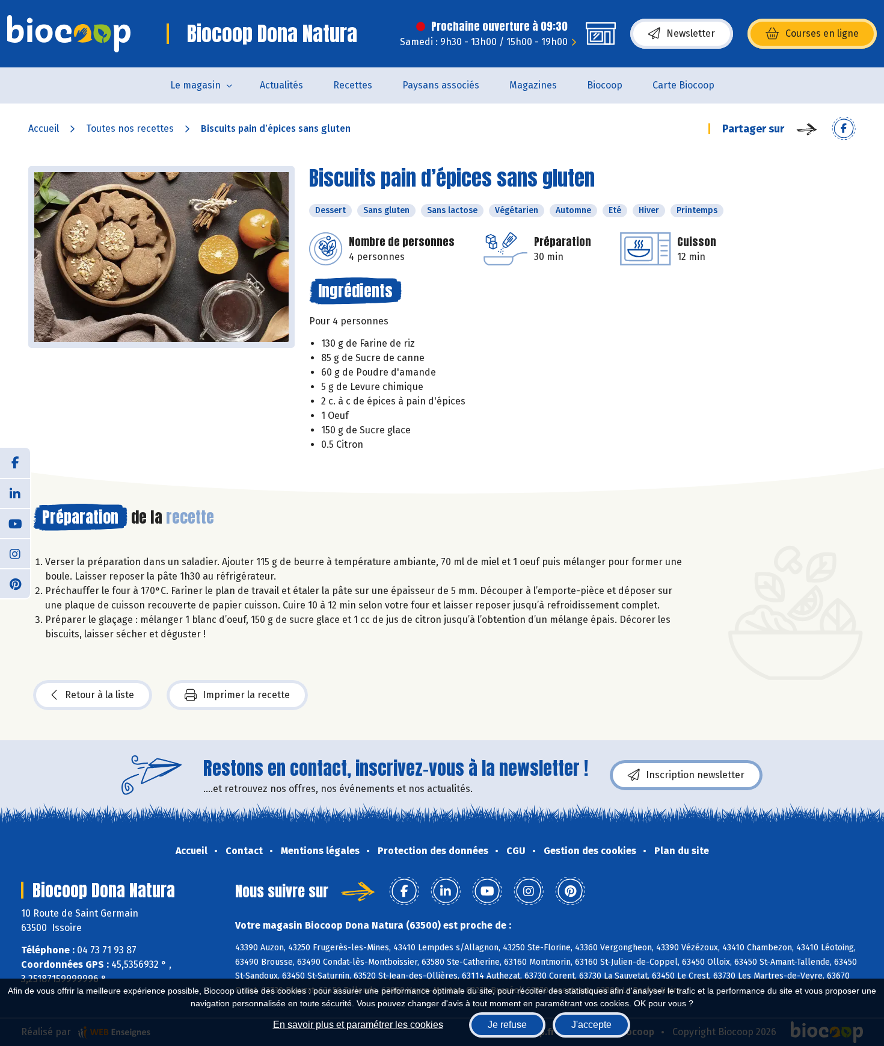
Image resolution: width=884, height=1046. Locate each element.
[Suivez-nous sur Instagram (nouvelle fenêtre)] (15, 553)
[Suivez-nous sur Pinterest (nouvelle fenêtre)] (15, 583)
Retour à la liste (99, 695)
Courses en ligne (822, 33)
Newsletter (690, 33)
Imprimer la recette (246, 695)
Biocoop (604, 85)
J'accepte (591, 1025)
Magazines (533, 85)
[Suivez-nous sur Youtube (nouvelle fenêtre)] (15, 523)
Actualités (281, 85)
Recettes (352, 85)
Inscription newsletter (695, 775)
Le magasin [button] (195, 85)
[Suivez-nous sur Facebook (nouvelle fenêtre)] (15, 463)
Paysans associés (440, 85)
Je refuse (507, 1025)
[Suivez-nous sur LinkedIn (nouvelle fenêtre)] (15, 493)
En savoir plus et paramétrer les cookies (358, 1025)
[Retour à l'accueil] (68, 33)
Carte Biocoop (683, 85)
